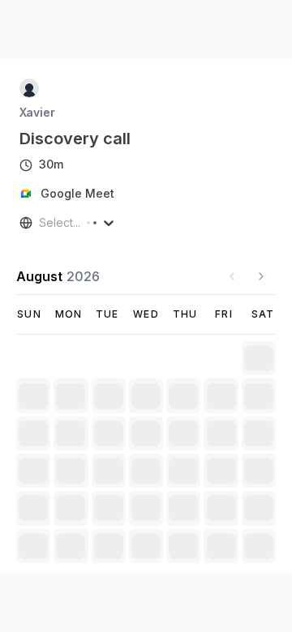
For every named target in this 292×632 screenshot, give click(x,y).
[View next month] (261, 276)
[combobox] (40, 223)
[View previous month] (232, 276)
